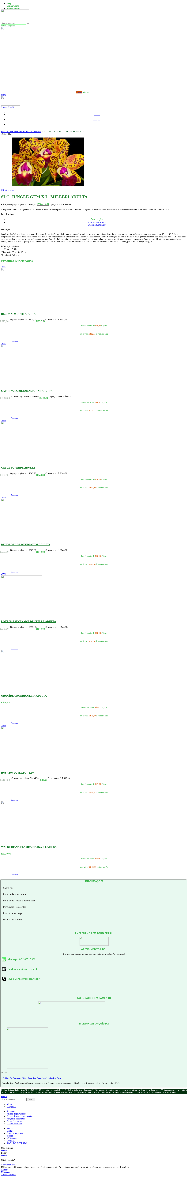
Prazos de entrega (12, 913)
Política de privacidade (14, 894)
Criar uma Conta (8, 1165)
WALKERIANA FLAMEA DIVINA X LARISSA (29, 847)
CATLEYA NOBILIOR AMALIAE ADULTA (27, 390)
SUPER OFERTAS (15, 131)
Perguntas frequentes (14, 906)
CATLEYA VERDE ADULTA (18, 467)
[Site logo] (15, 20)
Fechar (4, 1096)
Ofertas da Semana (32, 131)
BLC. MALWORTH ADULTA (18, 313)
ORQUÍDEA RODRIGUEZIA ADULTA (24, 695)
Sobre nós (8, 887)
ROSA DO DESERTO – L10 (17, 772)
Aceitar (4, 1169)
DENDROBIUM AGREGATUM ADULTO (25, 544)
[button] (14, 341)
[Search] (28, 23)
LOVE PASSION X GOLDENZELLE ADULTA (28, 621)
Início (4, 131)
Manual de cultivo (12, 919)
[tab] (97, 219)
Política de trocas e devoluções (19, 900)
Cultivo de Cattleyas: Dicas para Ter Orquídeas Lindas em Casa (31, 1078)
